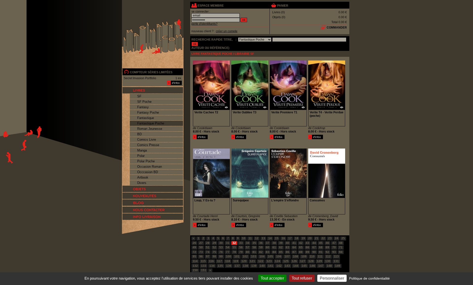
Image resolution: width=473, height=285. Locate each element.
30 (221, 243)
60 (267, 247)
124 (277, 261)
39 (281, 243)
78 (234, 252)
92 (327, 252)
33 (241, 243)
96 (201, 256)
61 (274, 247)
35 (254, 243)
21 (316, 238)
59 (261, 247)
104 (262, 256)
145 (304, 266)
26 (194, 243)
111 (320, 256)
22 (323, 238)
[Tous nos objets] (152, 189)
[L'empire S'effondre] (277, 226)
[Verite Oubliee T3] (238, 138)
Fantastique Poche (150, 123)
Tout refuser (302, 278)
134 (212, 266)
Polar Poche (146, 161)
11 (250, 238)
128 (311, 261)
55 (234, 247)
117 (219, 261)
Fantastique (145, 118)
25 (343, 238)
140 (262, 266)
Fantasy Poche (148, 112)
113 (336, 256)
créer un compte (226, 31)
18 (296, 238)
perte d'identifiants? (204, 24)
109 (303, 256)
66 (307, 247)
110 (312, 256)
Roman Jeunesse (149, 129)
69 (327, 247)
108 (295, 256)
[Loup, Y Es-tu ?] (200, 226)
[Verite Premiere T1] (277, 138)
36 (261, 243)
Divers (141, 183)
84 (274, 252)
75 (214, 252)
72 (194, 252)
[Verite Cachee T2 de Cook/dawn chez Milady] (211, 108)
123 (269, 261)
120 (244, 261)
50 (201, 247)
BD (139, 134)
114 (195, 261)
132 (195, 266)
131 (336, 261)
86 (287, 252)
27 (201, 243)
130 (327, 261)
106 (278, 256)
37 (267, 243)
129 (319, 261)
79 (241, 252)
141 (270, 266)
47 (334, 243)
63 (287, 247)
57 (247, 247)
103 (253, 256)
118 (227, 261)
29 (214, 243)
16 (283, 238)
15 (276, 238)
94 (340, 252)
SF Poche (144, 102)
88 (301, 252)
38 (274, 243)
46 (327, 243)
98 (214, 256)
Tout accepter (272, 278)
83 (267, 252)
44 (314, 243)
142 (279, 266)
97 (207, 256)
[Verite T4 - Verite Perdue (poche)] (315, 138)
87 (294, 252)
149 (337, 266)
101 (236, 256)
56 (241, 247)
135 (220, 266)
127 (302, 261)
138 (245, 266)
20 (310, 238)
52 (214, 247)
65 (301, 247)
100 (228, 256)
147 (320, 266)
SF (139, 96)
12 (256, 238)
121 (252, 261)
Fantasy (143, 107)
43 (307, 243)
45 (320, 243)
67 (314, 247)
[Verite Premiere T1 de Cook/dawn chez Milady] (288, 108)
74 (207, 252)
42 (301, 243)
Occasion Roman (149, 166)
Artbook (142, 177)
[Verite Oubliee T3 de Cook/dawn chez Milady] (249, 108)
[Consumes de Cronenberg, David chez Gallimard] (326, 196)
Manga (142, 150)
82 (261, 252)
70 (334, 247)
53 (221, 247)
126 (294, 261)
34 (247, 243)
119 (235, 261)
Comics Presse (148, 145)
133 (203, 266)
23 (330, 238)
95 (194, 256)
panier (282, 5)
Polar (141, 156)
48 (340, 243)
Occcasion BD (147, 172)
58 (254, 247)
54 (227, 247)
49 (194, 247)
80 (247, 252)
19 (303, 238)
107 (287, 256)
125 (285, 261)
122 (260, 261)
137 (237, 266)
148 (329, 266)
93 (334, 252)
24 (336, 238)
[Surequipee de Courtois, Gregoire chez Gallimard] (249, 196)
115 (203, 261)
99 (221, 256)
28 (207, 243)
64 (294, 247)
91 (320, 252)
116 (211, 261)
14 (270, 238)
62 (281, 247)
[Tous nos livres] (152, 90)
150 (195, 270)
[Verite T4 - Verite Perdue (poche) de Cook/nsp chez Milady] (326, 108)
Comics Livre (146, 139)
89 (307, 252)
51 (207, 247)
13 (263, 238)
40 (287, 243)
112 (328, 256)
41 (294, 243)
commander (337, 27)
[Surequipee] (238, 226)
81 (254, 252)
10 (243, 238)
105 (270, 256)
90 (314, 252)
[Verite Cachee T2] (200, 138)
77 (227, 252)
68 (320, 247)
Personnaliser (332, 278)
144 (295, 266)
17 (290, 238)
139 (253, 266)
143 (287, 266)
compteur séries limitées (151, 72)
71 (340, 247)
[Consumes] (315, 226)
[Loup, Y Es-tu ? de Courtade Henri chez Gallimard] (211, 196)
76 (221, 252)
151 (203, 270)
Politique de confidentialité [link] (369, 278)
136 (228, 266)
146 (312, 266)
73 (201, 252)
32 (234, 243)
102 (245, 256)
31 (227, 243)
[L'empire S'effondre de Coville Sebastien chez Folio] (288, 196)
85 (281, 252)
